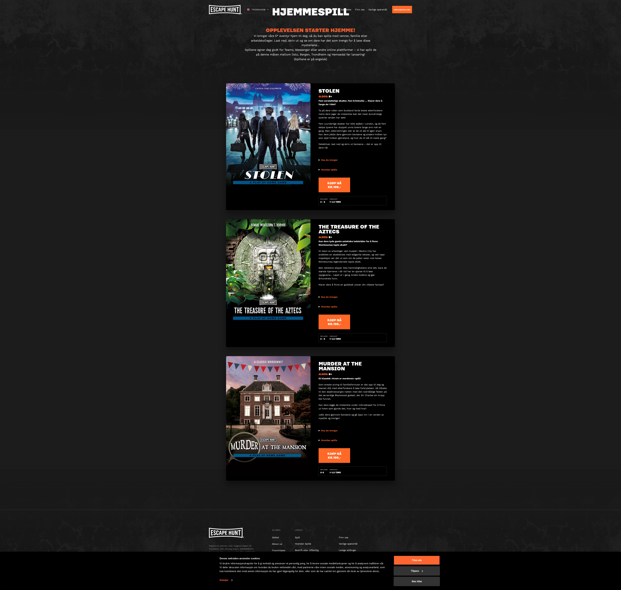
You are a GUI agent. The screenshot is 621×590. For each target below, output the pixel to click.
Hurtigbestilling (402, 10)
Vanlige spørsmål (377, 9)
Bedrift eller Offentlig (307, 550)
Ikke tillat (417, 581)
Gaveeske (346, 9)
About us (277, 544)
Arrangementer (326, 9)
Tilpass (415, 570)
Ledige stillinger (347, 550)
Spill (292, 9)
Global (275, 537)
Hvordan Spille (303, 543)
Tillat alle (417, 560)
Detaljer (224, 580)
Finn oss (360, 9)
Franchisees (278, 550)
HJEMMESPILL (307, 9)
